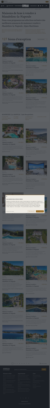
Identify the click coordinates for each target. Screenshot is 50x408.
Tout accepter (40, 211)
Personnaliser (31, 211)
